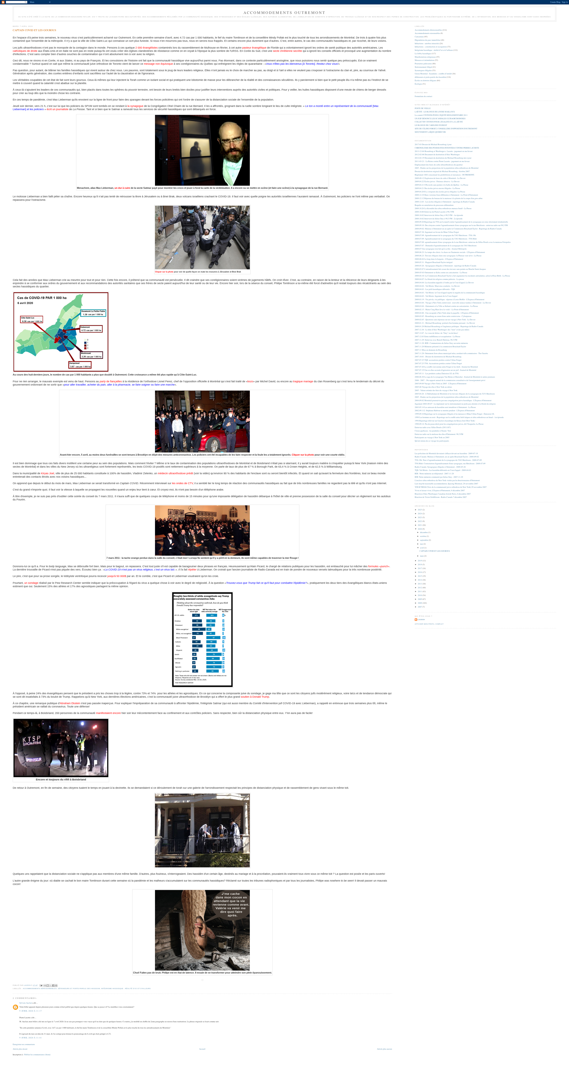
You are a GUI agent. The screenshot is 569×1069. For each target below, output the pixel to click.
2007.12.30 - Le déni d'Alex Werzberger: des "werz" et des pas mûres (442, 329)
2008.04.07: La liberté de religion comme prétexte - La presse (439, 279)
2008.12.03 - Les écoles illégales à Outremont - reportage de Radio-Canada (445, 201)
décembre (424, 532)
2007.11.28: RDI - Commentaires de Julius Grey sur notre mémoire (441, 343)
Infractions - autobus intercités (427, 43)
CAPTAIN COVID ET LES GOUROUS (434, 551)
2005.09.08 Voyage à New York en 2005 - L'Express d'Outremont (440, 383)
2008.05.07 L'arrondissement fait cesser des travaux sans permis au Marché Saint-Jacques (450, 269)
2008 (420, 603)
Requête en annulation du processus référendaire (434, 205)
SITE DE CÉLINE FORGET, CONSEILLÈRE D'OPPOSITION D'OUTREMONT (446, 128)
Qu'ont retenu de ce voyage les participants (432, 440)
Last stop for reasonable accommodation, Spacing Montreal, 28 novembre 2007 (446, 483)
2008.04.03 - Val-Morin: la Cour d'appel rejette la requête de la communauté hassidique (450, 292)
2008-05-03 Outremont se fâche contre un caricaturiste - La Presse (441, 272)
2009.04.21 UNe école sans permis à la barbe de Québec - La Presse (441, 184)
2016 (420, 572)
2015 (420, 576)
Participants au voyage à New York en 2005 (432, 437)
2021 (420, 525)
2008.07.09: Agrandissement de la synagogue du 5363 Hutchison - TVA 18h (445, 235)
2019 (420, 560)
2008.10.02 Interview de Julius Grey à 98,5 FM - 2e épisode (438, 218)
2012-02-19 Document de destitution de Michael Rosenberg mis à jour (443, 158)
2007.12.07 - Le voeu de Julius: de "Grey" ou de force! (436, 333)
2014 (420, 579)
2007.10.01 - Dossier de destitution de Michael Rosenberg (438, 356)
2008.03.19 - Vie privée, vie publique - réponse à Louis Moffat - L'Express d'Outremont (449, 299)
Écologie (418, 83)
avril (422, 547)
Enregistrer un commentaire (24, 1044)
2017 (420, 568)
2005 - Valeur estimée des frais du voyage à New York (436, 390)
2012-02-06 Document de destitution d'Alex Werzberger (437, 154)
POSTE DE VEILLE (423, 108)
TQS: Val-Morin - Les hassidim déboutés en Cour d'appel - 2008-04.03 (443, 470)
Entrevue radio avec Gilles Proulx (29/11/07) (433, 427)
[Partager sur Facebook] (53, 985)
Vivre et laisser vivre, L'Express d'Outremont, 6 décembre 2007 (440, 490)
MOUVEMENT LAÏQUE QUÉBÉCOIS (430, 132)
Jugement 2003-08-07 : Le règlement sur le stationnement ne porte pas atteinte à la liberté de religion (455, 403)
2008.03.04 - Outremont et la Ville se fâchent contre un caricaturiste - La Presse (446, 306)
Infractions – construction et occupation (431, 46)
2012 (420, 587)
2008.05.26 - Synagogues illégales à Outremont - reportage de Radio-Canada (445, 265)
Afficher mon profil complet (429, 624)
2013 (420, 583)
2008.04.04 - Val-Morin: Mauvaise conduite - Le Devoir (437, 286)
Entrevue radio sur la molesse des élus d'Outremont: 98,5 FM (439, 434)
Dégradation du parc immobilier (427, 40)
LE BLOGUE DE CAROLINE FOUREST (431, 125)
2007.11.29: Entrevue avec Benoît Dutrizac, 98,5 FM (436, 339)
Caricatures (419, 36)
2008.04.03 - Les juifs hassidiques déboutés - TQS (435, 289)
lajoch (421, 619)
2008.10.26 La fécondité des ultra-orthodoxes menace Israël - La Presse (443, 208)
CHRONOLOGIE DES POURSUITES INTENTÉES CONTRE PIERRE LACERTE (447, 147)
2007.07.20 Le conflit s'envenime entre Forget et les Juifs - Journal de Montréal (446, 366)
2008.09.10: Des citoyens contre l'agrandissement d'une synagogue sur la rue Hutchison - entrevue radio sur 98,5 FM (461, 225)
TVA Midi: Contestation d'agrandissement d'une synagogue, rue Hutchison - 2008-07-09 (450, 463)
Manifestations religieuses (425, 57)
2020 (420, 529)
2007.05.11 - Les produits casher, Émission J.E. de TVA (437, 373)
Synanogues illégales (423, 70)
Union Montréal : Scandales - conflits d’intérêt (433, 73)
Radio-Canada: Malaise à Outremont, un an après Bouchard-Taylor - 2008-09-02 (447, 456)
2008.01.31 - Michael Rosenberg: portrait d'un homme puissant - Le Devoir (445, 323)
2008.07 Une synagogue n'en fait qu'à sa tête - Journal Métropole (441, 248)
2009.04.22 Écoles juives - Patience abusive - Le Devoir (437, 181)
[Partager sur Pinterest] (56, 985)
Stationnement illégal (423, 67)
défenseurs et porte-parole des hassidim (79, 988)
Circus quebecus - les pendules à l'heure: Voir (433, 430)
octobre (423, 536)
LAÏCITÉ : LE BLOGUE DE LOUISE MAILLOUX (435, 111)
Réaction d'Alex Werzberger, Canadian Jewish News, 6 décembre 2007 (443, 493)
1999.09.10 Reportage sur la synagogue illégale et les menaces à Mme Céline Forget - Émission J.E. (454, 413)
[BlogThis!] (47, 985)
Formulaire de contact (423, 96)
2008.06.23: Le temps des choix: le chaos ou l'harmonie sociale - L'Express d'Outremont (450, 252)
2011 (420, 591)
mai (421, 543)
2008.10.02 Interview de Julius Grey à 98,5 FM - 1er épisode (439, 215)
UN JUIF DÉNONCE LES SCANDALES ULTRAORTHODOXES (440, 118)
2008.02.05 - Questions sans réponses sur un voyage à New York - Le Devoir (445, 319)
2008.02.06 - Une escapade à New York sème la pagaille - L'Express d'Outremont (447, 313)
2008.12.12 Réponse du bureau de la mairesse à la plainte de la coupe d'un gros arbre (448, 198)
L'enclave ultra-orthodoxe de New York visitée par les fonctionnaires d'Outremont (447, 480)
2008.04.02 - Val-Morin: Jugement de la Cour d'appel (436, 296)
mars (422, 555)
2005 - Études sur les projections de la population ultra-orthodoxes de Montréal (446, 168)
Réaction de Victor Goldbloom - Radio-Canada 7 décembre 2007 (441, 497)
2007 (420, 606)
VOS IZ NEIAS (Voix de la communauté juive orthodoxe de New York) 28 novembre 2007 (451, 487)
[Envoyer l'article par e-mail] (41, 985)
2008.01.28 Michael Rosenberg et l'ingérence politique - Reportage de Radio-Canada (449, 326)
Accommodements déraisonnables (40, 988)
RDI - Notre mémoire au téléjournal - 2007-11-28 (434, 473)
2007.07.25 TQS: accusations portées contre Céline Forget (438, 360)
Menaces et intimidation (424, 60)
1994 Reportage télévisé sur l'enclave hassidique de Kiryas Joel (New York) (445, 420)
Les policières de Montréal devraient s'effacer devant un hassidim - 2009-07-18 (446, 453)
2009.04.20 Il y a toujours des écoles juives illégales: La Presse (440, 191)
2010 (420, 595)
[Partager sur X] (50, 985)
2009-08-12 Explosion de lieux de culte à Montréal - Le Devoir (440, 178)
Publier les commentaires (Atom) (37, 1054)
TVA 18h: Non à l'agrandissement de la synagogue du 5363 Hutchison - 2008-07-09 (448, 460)
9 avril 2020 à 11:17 (30, 1010)
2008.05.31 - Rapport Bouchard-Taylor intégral (434, 262)
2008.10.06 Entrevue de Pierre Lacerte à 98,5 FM (434, 211)
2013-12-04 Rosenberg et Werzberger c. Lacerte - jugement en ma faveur (444, 151)
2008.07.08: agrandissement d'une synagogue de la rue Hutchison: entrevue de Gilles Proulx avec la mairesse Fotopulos (463, 242)
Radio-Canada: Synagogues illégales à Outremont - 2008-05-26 (440, 467)
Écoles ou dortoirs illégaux (425, 80)
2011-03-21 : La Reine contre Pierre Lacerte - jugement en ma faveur (442, 161)
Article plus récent (20, 1049)
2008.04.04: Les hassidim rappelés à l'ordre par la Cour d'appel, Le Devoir (444, 282)
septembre (424, 540)
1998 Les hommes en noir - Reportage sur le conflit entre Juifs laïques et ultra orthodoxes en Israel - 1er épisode (459, 417)
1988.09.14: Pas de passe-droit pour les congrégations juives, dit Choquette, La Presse (449, 424)
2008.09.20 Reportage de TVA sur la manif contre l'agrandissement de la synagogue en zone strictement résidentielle (461, 221)
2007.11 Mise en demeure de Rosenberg (431, 350)
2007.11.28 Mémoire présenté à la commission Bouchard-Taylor (440, 346)
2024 (420, 513)
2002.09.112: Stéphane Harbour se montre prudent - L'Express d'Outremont (445, 410)
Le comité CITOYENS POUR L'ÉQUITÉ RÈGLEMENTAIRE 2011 (441, 115)
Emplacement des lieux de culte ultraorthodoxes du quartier (439, 164)
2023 (420, 517)
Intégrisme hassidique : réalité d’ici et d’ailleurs (126, 988)
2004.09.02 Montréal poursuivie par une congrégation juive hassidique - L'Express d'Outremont (453, 400)
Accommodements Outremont (284, 12)
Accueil (202, 1049)
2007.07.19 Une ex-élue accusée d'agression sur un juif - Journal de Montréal (445, 370)
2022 (420, 521)
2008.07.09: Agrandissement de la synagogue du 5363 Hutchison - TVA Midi (446, 238)
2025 (420, 509)
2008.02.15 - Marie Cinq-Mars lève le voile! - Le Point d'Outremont (442, 309)
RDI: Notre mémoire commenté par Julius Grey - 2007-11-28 (439, 477)
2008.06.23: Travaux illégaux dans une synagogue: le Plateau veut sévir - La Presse (448, 255)
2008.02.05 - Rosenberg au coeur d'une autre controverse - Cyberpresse (443, 316)
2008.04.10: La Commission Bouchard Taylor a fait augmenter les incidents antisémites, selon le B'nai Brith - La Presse (462, 275)
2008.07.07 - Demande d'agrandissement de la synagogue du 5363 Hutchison (446, 245)
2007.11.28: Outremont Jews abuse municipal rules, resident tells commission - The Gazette (451, 353)
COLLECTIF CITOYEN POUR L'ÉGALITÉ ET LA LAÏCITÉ (439, 121)
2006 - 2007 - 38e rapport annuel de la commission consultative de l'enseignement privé (450, 380)
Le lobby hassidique (423, 53)
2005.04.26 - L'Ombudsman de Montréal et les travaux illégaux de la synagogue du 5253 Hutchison (455, 393)
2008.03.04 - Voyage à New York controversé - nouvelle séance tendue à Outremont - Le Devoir (453, 302)
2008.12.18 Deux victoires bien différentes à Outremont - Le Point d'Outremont (446, 195)
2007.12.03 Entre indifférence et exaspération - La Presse (437, 336)
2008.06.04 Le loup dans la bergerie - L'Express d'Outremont (439, 259)
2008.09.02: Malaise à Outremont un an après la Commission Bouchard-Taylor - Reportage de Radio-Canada (458, 228)
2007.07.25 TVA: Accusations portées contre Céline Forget (438, 363)
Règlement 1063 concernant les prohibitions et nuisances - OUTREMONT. (444, 174)
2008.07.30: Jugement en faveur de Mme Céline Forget (437, 232)
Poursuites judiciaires (423, 63)
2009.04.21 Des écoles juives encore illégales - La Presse (437, 188)
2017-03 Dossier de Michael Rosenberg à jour (433, 144)
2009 (420, 599)
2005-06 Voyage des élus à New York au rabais (433, 387)
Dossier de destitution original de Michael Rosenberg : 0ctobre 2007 (442, 171)
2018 (420, 564)
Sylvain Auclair (25, 1002)
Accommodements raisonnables (427, 33)
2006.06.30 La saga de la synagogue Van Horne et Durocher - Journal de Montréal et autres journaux (455, 376)
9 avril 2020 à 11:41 (30, 1037)
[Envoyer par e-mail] (44, 985)
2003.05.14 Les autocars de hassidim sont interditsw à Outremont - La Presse (445, 407)
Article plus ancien (384, 1049)
